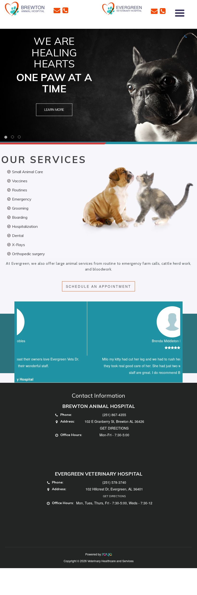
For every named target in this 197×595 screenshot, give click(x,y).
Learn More (54, 110)
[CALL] (65, 10)
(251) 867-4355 (114, 421)
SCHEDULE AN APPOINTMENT (98, 286)
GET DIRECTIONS (114, 434)
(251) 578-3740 (114, 489)
